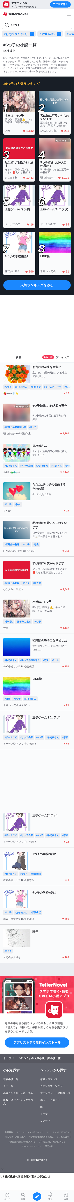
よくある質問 (63, 1137)
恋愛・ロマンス (49, 1079)
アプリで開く (60, 4)
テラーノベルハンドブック (28, 1132)
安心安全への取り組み (15, 1137)
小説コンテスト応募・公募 (18, 1093)
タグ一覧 (8, 1086)
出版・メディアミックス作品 (18, 1102)
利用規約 (9, 1132)
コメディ (45, 1120)
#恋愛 (47, 34)
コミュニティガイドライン (56, 1132)
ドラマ (44, 1113)
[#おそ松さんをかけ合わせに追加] (33, 34)
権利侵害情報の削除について (22, 1142)
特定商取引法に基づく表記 (41, 1137)
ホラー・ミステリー (51, 1100)
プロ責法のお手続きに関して (52, 1142)
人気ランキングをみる (37, 285)
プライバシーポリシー (31, 1146)
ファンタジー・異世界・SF (55, 1093)
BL (41, 1107)
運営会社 (49, 1146)
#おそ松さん (16, 34)
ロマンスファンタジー (52, 1086)
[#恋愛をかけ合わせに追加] (60, 34)
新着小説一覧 (10, 1079)
